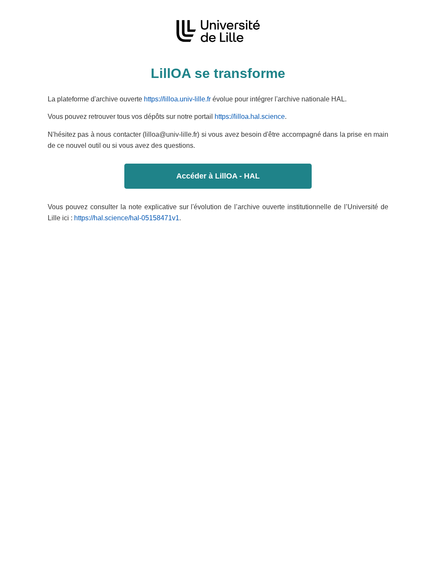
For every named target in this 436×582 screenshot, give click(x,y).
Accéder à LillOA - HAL (218, 176)
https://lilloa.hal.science (250, 116)
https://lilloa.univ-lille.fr (177, 99)
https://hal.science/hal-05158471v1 (126, 218)
